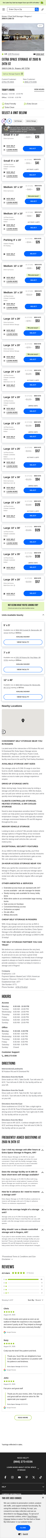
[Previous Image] (4, 36)
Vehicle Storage (31, 121)
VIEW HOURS (39, 89)
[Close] (42, 128)
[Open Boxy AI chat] (4, 121)
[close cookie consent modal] (43, 1497)
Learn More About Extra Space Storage (21, 1468)
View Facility (23, 642)
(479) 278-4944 (8, 82)
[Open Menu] (3, 9)
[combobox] (24, 9)
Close (23, 1528)
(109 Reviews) (13, 54)
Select (32, 148)
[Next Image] (41, 36)
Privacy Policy (22, 1514)
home (4, 16)
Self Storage (18, 121)
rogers (28, 16)
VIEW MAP (40, 54)
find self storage (15, 16)
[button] (23, 615)
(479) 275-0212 (21, 987)
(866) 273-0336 (30, 82)
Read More (23, 1417)
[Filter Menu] (9, 121)
